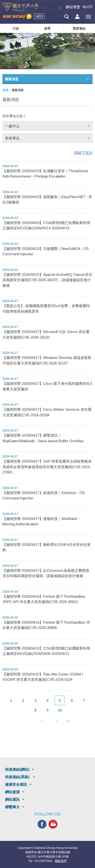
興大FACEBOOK (42, 824)
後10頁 (68, 721)
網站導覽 (73, 7)
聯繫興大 (12, 807)
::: (59, 7)
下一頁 (56, 721)
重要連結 (79, 28)
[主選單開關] (88, 16)
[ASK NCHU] (17, 16)
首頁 (5, 90)
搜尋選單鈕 (66, 16)
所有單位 (12, 138)
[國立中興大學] (20, 7)
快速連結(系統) (17, 777)
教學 (47, 28)
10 (60, 710)
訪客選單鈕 (77, 16)
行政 (16, 28)
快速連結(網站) (17, 769)
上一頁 (41, 721)
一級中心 (12, 126)
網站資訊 (12, 799)
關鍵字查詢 (83, 153)
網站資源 (12, 792)
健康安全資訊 (16, 784)
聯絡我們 (60, 861)
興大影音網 (52, 824)
